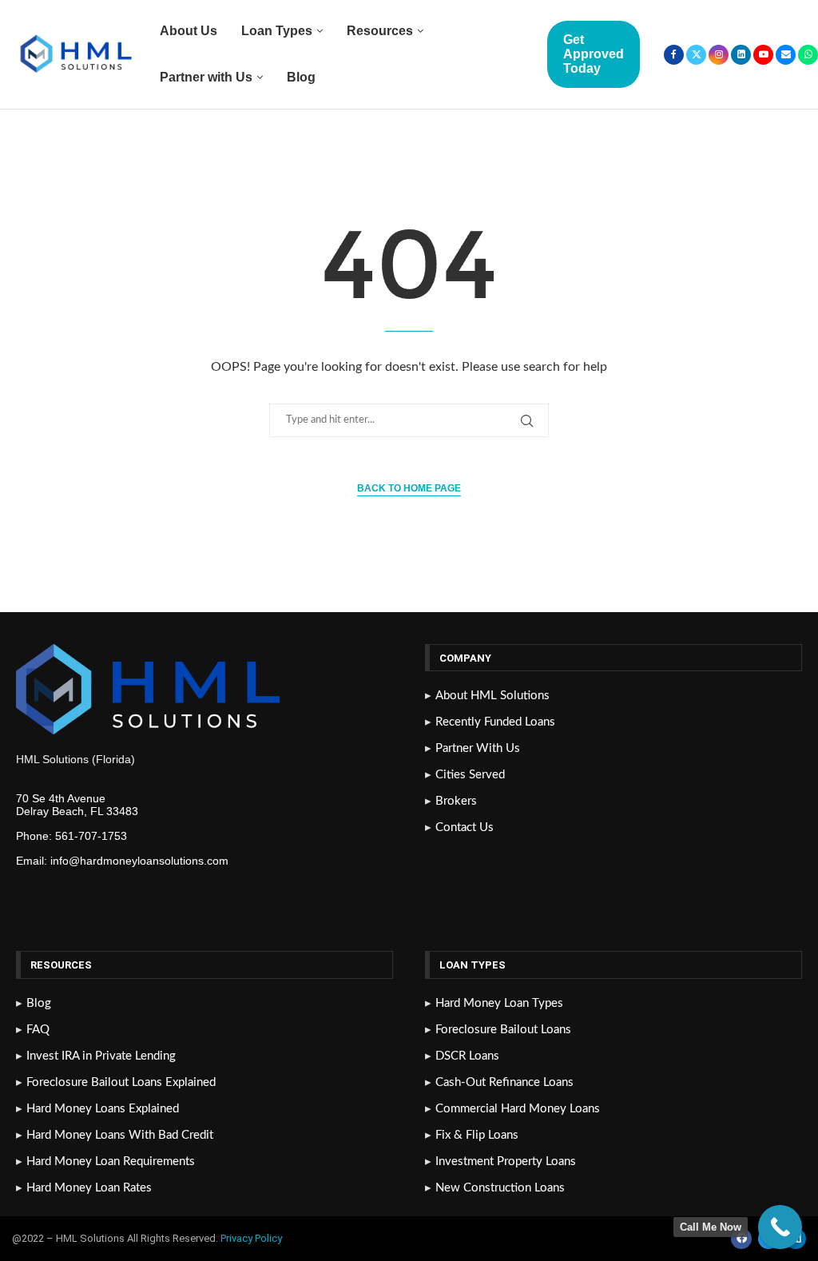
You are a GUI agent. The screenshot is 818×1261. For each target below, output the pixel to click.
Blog (301, 77)
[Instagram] (719, 55)
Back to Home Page (409, 488)
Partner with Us (206, 77)
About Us (188, 31)
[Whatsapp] (808, 55)
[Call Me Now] (780, 1227)
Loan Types (276, 31)
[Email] (786, 55)
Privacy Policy (252, 1238)
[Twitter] (696, 55)
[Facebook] (674, 55)
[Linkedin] (741, 55)
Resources (380, 31)
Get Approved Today (593, 54)
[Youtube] (763, 55)
